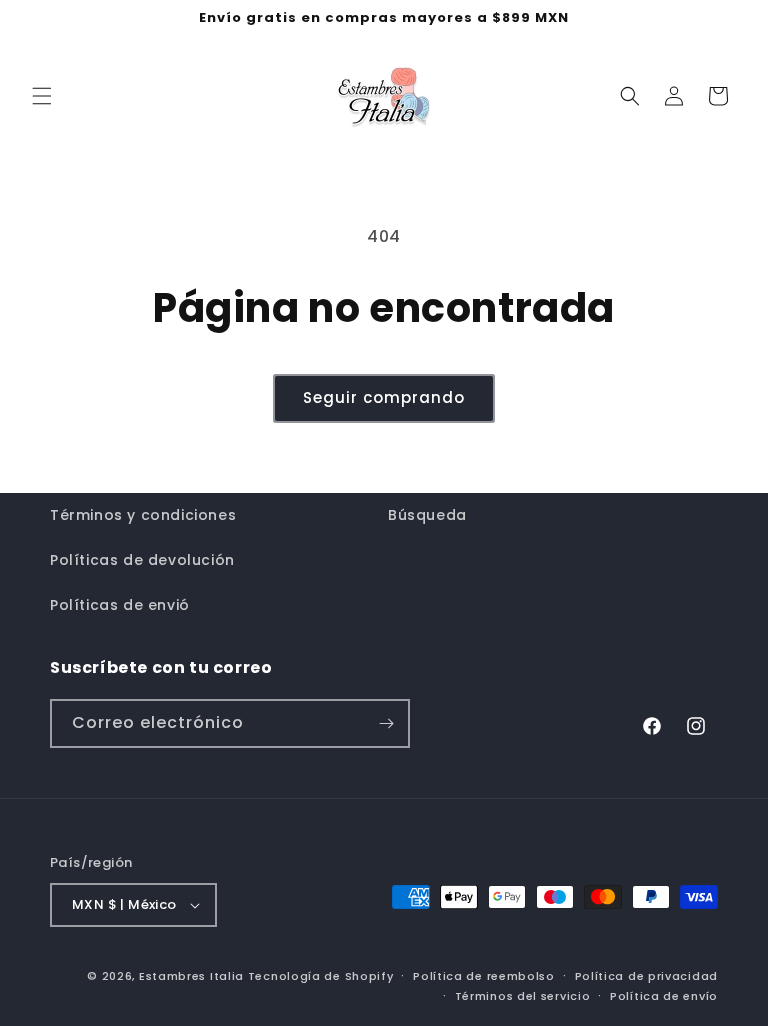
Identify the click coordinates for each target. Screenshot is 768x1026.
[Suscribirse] (386, 723)
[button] (42, 96)
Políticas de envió (120, 605)
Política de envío (664, 996)
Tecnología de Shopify (321, 976)
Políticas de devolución (142, 560)
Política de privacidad (646, 976)
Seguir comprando (384, 397)
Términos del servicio (523, 996)
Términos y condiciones (143, 515)
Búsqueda (427, 515)
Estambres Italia (191, 976)
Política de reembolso (484, 976)
